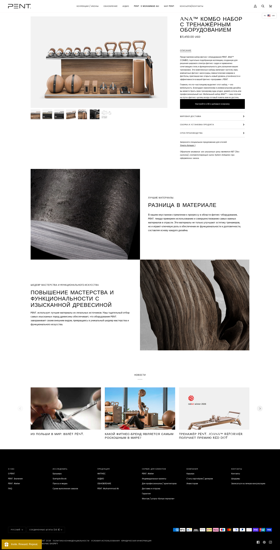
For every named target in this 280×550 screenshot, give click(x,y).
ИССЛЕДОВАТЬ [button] (60, 469)
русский (16, 529)
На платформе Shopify (45, 543)
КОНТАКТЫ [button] (236, 469)
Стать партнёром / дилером (200, 478)
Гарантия (146, 493)
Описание (185, 50)
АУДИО (100, 478)
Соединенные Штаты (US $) (44, 529)
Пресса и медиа (60, 483)
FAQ (10, 488)
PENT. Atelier (14, 483)
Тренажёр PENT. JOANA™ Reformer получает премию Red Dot (211, 436)
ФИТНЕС (101, 473)
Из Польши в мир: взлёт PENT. (57, 434)
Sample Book (59, 478)
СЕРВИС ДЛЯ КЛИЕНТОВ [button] (154, 469)
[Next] (260, 408)
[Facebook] (258, 542)
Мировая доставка (190, 116)
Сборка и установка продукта (197, 124)
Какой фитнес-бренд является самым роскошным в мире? (139, 436)
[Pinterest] (264, 542)
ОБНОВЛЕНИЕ (104, 483)
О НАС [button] (11, 469)
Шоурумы (235, 478)
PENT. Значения (15, 478)
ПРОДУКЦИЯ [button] (103, 469)
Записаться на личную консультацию (248, 483)
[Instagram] (270, 542)
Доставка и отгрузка (151, 488)
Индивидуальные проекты (154, 478)
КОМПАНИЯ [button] (192, 469)
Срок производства (191, 133)
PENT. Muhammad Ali (108, 488)
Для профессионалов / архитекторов (159, 483)
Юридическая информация (136, 540)
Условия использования (105, 540)
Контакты (235, 473)
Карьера (190, 473)
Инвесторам (192, 483)
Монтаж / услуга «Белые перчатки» (158, 498)
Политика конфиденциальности (71, 540)
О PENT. (11, 473)
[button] (87, 6)
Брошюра (57, 473)
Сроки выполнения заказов (65, 488)
